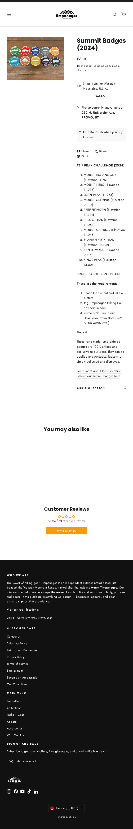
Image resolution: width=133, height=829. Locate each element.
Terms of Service (18, 664)
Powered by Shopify (66, 816)
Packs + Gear (15, 715)
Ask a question (91, 388)
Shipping (99, 66)
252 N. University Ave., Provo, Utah (30, 618)
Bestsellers (14, 701)
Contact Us (14, 636)
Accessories (15, 728)
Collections (14, 708)
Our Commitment (18, 684)
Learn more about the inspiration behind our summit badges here (99, 373)
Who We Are (15, 735)
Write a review (66, 531)
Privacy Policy (15, 657)
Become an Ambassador (22, 677)
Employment (15, 670)
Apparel (12, 722)
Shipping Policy (17, 643)
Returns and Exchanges (22, 650)
